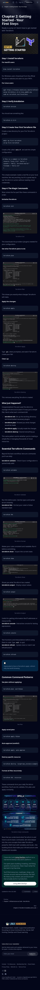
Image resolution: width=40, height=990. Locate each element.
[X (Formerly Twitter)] (2, 974)
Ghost (19, 979)
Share (35, 891)
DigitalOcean (26, 977)
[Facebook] (5, 974)
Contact (4, 964)
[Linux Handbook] (5, 2)
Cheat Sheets (31, 964)
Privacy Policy (5, 967)
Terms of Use (22, 967)
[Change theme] (13, 2)
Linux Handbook (6, 977)
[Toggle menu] (37, 2)
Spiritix (26, 979)
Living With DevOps (20, 884)
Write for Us (14, 967)
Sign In (21, 2)
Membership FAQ (21, 964)
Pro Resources (11, 964)
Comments (27, 891)
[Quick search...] (16, 2)
